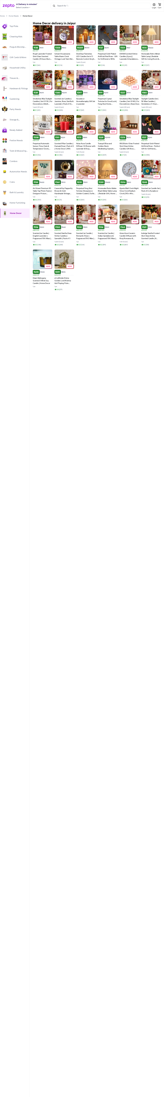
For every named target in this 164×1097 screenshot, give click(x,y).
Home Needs (14, 16)
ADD (48, 42)
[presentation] (7, 16)
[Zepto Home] (8, 6)
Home (2, 16)
